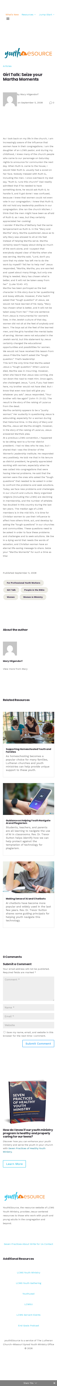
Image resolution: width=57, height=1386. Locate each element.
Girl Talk (11, 590)
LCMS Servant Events (28, 1314)
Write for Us (37, 1244)
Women (11, 597)
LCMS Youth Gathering (28, 1283)
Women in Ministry (33, 597)
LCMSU (28, 1304)
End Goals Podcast (28, 1325)
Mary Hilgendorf (29, 94)
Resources (29, 14)
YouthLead (28, 1293)
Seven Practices (13, 1244)
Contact (48, 1244)
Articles (7, 66)
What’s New (12, 14)
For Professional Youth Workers (23, 583)
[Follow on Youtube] (52, 1234)
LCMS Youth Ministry (28, 1272)
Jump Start (47, 14)
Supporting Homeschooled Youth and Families (28, 750)
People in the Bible (34, 590)
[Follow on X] (46, 1234)
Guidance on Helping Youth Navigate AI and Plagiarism (28, 822)
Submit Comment (38, 1043)
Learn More (14, 1164)
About (25, 1244)
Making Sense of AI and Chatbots (26, 898)
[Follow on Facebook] (40, 1234)
